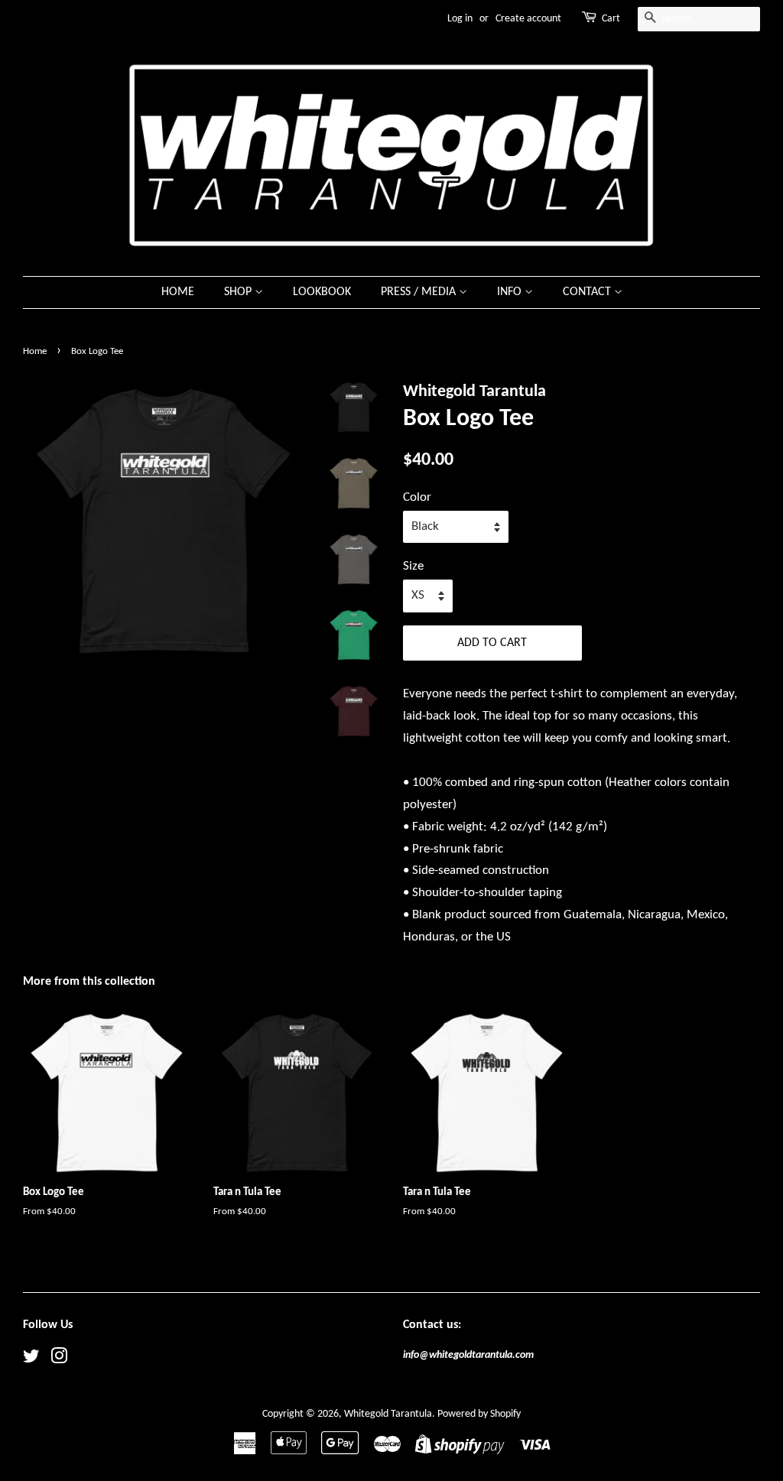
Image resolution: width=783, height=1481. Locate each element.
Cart (611, 18)
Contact (588, 292)
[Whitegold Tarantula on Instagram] (58, 1360)
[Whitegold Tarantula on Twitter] (31, 1360)
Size (413, 566)
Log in (460, 18)
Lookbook (322, 292)
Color (417, 497)
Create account (528, 18)
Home (177, 292)
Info (511, 292)
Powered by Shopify (479, 1414)
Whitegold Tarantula (388, 1414)
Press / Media (420, 292)
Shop (239, 292)
